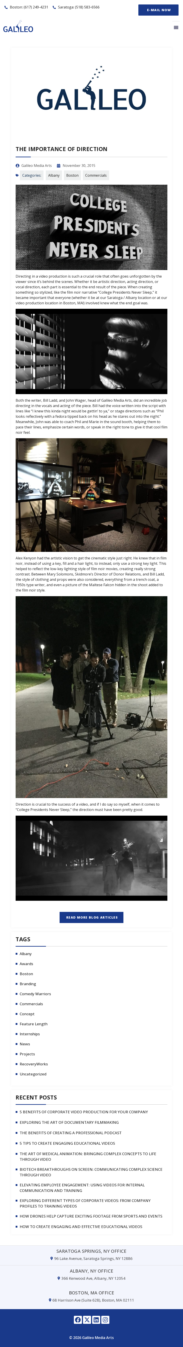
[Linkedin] (96, 1320)
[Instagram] (105, 1320)
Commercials (96, 175)
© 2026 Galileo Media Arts (91, 1337)
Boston (72, 175)
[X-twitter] (87, 1320)
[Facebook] (78, 1320)
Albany (54, 175)
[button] (176, 27)
